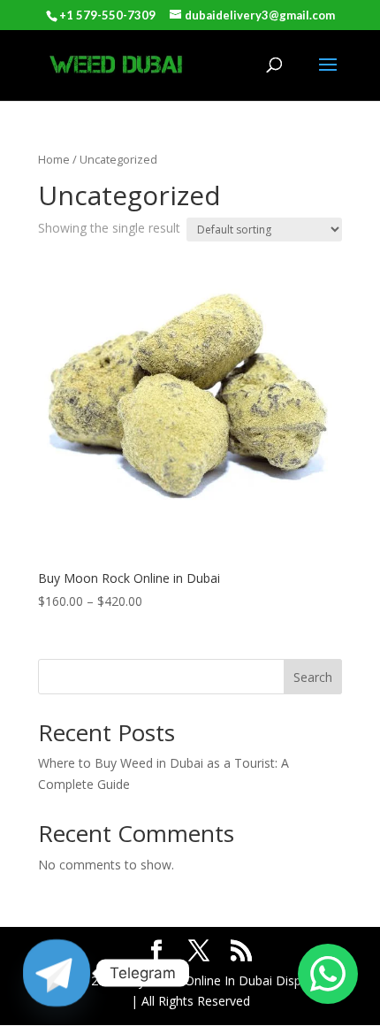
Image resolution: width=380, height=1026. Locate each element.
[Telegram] (56, 973)
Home (54, 159)
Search (312, 677)
